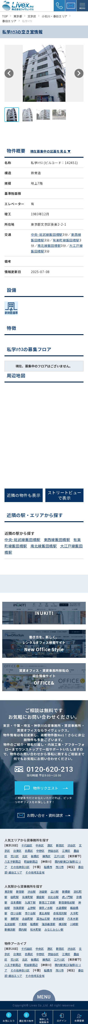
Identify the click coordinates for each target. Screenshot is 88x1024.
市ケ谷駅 (30, 913)
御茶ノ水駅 (46, 908)
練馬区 (46, 856)
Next (78, 73)
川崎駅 (74, 924)
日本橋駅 (16, 902)
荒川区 (15, 856)
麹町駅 (15, 918)
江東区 (66, 851)
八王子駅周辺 (13, 861)
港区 (50, 845)
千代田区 (26, 845)
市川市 (60, 867)
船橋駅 (34, 924)
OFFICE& (44, 677)
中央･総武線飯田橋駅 (47, 234)
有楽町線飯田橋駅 (66, 240)
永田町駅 (27, 918)
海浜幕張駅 (48, 924)
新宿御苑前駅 (67, 902)
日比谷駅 (53, 897)
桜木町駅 (35, 929)
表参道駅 (58, 918)
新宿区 (60, 845)
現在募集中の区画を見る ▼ (50, 151)
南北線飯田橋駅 (49, 245)
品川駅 (55, 891)
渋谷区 (71, 845)
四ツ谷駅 (16, 913)
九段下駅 (30, 902)
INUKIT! (44, 613)
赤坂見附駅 (60, 913)
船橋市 (48, 867)
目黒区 (29, 851)
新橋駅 (66, 891)
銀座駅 (40, 897)
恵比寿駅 (44, 913)
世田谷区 (53, 851)
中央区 (40, 845)
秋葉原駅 (18, 908)
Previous (9, 73)
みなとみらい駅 (53, 929)
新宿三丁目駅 (47, 902)
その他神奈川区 (20, 867)
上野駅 (32, 908)
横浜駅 (63, 924)
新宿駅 (20, 891)
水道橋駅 (61, 908)
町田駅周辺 (31, 861)
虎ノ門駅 (67, 897)
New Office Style (43, 644)
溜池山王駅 (43, 918)
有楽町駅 (27, 897)
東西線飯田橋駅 (57, 539)
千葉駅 (23, 924)
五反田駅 (10, 924)
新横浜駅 (10, 929)
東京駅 (9, 891)
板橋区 (35, 856)
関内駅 (23, 929)
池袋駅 (43, 891)
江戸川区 (59, 856)
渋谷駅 (32, 891)
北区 (25, 856)
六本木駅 (72, 918)
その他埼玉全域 (34, 872)
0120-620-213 (49, 769)
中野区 (40, 851)
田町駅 (15, 897)
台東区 (17, 851)
